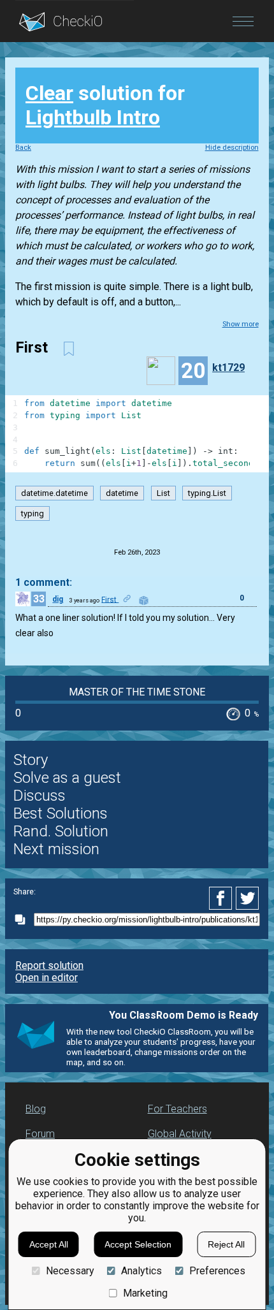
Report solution (49, 965)
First (110, 599)
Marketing (145, 1293)
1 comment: (43, 582)
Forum (40, 1134)
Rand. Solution (60, 831)
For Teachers (177, 1109)
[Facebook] (222, 898)
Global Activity (180, 1134)
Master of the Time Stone (137, 692)
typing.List (207, 493)
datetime (122, 493)
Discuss (39, 795)
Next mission (56, 849)
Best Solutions (60, 813)
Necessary (70, 1271)
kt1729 (228, 367)
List (163, 493)
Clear (49, 93)
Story (30, 760)
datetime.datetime (54, 493)
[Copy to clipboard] (23, 919)
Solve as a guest (67, 778)
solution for (105, 105)
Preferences (217, 1271)
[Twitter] (248, 898)
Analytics (141, 1271)
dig (57, 599)
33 (39, 599)
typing (32, 513)
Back (23, 147)
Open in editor (46, 978)
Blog (35, 1109)
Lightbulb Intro (92, 117)
